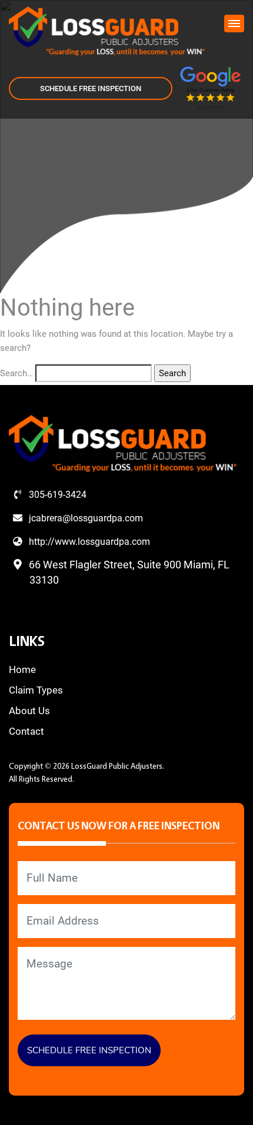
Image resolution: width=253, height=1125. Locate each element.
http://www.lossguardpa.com (88, 541)
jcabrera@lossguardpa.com (84, 518)
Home (22, 669)
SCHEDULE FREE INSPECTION (90, 88)
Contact (26, 731)
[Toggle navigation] (234, 23)
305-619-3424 (56, 494)
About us (29, 710)
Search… (16, 373)
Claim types (36, 690)
